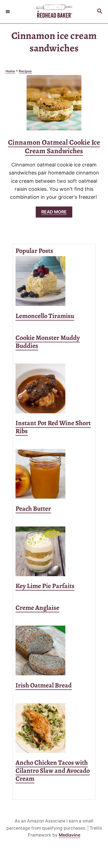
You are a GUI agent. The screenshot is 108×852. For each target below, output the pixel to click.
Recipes (25, 71)
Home (10, 71)
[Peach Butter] (54, 474)
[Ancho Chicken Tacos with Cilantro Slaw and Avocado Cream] (54, 728)
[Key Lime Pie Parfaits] (54, 551)
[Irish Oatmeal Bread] (54, 650)
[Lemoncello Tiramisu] (54, 281)
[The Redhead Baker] (54, 11)
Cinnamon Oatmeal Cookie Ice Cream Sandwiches (54, 146)
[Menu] (8, 11)
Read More (56, 213)
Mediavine (69, 835)
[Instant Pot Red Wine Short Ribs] (54, 388)
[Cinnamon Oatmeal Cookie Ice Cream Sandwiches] (54, 105)
